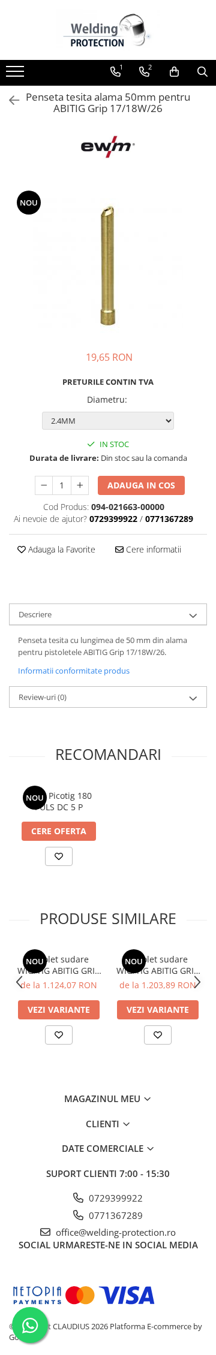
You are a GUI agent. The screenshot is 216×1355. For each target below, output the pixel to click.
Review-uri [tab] (43, 697)
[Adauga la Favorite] (59, 856)
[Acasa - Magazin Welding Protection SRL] (108, 30)
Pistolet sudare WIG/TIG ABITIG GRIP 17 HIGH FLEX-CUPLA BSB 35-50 (58, 964)
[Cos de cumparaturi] (174, 72)
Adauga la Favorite (60, 549)
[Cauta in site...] (202, 72)
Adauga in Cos (141, 485)
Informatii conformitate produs (74, 670)
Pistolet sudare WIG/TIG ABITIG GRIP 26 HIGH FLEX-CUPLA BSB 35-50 (157, 964)
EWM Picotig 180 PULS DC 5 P (59, 801)
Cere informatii (152, 549)
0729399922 (114, 1198)
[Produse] (16, 75)
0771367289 (114, 1215)
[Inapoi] (9, 100)
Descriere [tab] (35, 614)
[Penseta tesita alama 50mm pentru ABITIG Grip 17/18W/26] (108, 264)
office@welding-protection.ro (114, 1232)
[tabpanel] (108, 264)
